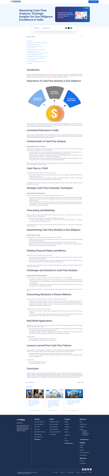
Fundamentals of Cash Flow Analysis (35, 45)
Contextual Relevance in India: (33, 44)
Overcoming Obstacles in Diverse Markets (36, 58)
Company (82, 442)
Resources (83, 419)
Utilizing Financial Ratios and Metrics (35, 54)
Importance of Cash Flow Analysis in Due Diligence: (38, 42)
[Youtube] (83, 469)
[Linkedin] (71, 28)
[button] (82, 36)
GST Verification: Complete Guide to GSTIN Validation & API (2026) (73, 402)
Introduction (30, 40)
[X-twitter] (69, 28)
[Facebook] (66, 28)
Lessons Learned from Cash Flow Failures (36, 61)
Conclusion (30, 63)
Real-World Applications (32, 59)
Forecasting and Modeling (33, 51)
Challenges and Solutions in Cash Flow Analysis (37, 56)
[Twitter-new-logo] (88, 469)
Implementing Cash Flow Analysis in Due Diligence (37, 52)
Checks (51, 419)
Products (67, 419)
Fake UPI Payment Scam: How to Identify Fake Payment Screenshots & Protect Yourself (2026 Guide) (54, 403)
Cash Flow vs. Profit (31, 47)
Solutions (37, 419)
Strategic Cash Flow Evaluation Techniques (36, 49)
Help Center (83, 458)
